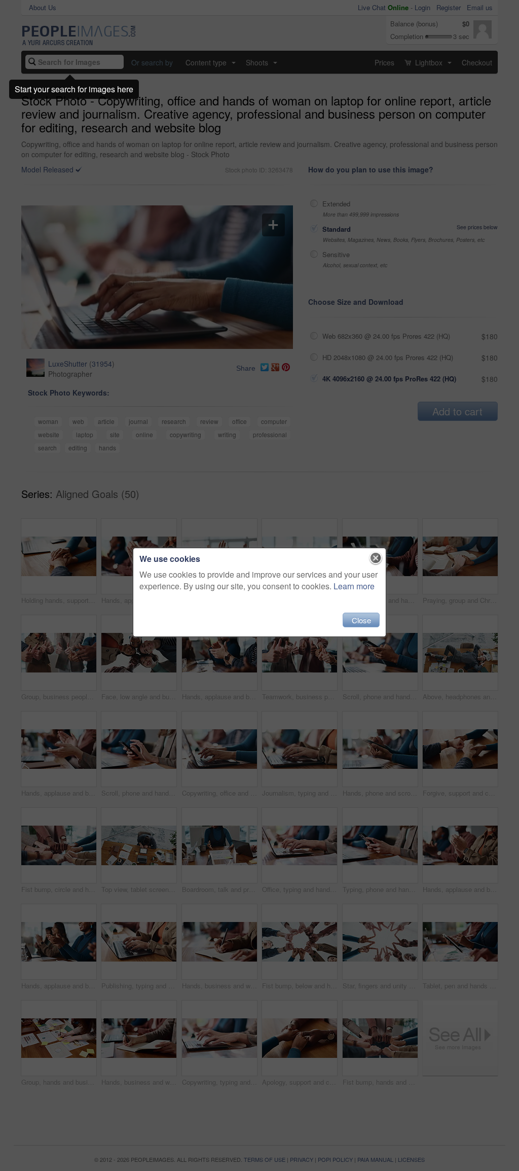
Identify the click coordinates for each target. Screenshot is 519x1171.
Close (361, 620)
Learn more (354, 586)
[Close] (375, 558)
